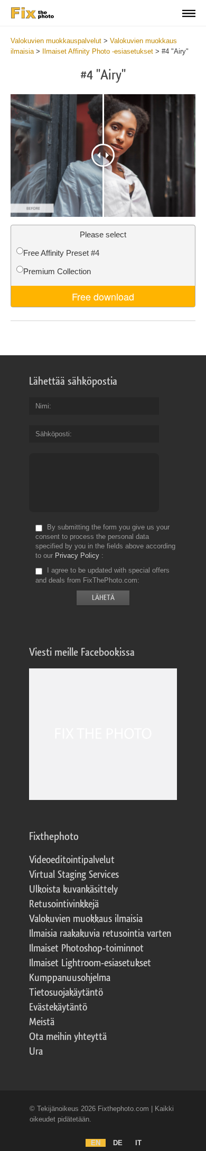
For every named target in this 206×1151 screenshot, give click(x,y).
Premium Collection (57, 271)
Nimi (42, 406)
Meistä (41, 1022)
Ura (36, 1051)
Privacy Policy (77, 555)
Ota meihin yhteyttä (68, 1037)
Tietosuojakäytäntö (66, 992)
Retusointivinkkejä (64, 904)
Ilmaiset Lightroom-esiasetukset (90, 963)
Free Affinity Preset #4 (61, 252)
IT (138, 1143)
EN (95, 1143)
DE (118, 1143)
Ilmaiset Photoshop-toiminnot (86, 948)
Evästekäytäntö (58, 1007)
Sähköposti (52, 434)
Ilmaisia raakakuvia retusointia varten (100, 933)
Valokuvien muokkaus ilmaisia (86, 919)
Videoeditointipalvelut (72, 860)
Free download (103, 296)
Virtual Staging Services (74, 874)
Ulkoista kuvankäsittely (73, 889)
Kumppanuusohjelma (69, 978)
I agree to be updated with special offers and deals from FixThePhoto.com (102, 575)
